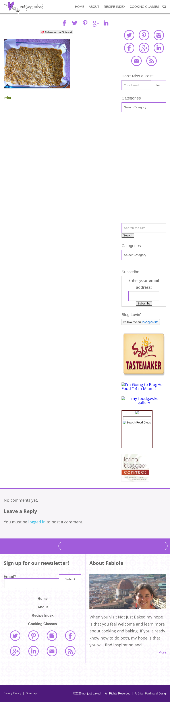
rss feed (151, 60)
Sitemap (30, 693)
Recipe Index (114, 6)
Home (79, 6)
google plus (143, 47)
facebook (129, 47)
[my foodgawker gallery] (144, 402)
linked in (158, 47)
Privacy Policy (12, 693)
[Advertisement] (56, 144)
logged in (37, 522)
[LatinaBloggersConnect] (135, 480)
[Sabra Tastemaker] (144, 374)
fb (64, 23)
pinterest (143, 35)
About (94, 6)
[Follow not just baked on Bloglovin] (141, 323)
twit (74, 23)
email (136, 60)
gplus (95, 23)
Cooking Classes (144, 6)
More (162, 652)
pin (85, 23)
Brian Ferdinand (147, 693)
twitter (129, 35)
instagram (158, 35)
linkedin (105, 23)
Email (10, 576)
